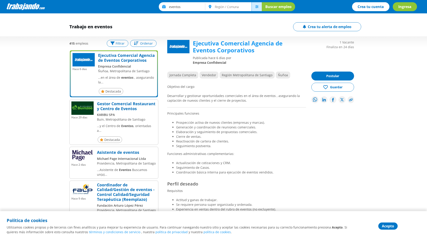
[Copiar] (351, 99)
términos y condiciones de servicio (114, 232)
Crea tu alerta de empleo (329, 26)
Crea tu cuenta (371, 6)
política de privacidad (171, 232)
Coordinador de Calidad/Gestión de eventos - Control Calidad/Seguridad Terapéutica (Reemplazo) (126, 192)
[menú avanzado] (257, 6)
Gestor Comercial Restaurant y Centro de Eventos (126, 106)
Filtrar (120, 43)
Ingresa (404, 6)
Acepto (388, 226)
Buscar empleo (278, 6)
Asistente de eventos (118, 152)
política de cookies (217, 232)
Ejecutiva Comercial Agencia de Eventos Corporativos (126, 58)
